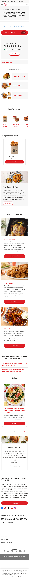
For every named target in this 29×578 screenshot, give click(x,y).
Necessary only (15, 576)
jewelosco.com (19, 503)
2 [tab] (14, 431)
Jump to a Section (7, 62)
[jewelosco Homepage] (5, 4)
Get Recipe (18, 423)
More (23, 33)
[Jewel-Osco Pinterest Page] (12, 552)
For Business (20, 1)
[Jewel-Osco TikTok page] (24, 552)
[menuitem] (7, 32)
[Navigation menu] (2, 4)
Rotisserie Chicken (19, 76)
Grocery (4, 1)
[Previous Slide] (2, 431)
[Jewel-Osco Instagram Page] (16, 552)
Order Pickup (17, 302)
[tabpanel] (14, 151)
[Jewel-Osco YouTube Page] (20, 552)
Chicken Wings (18, 86)
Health (8, 1)
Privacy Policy (8, 574)
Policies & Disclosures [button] (7, 542)
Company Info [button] (4, 539)
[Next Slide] (27, 431)
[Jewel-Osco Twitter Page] (8, 552)
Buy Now (15, 467)
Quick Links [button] (4, 536)
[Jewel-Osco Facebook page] (4, 552)
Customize (23, 573)
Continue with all (24, 576)
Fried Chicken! (18, 95)
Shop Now (14, 54)
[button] (23, 4)
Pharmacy (13, 1)
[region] (14, 573)
